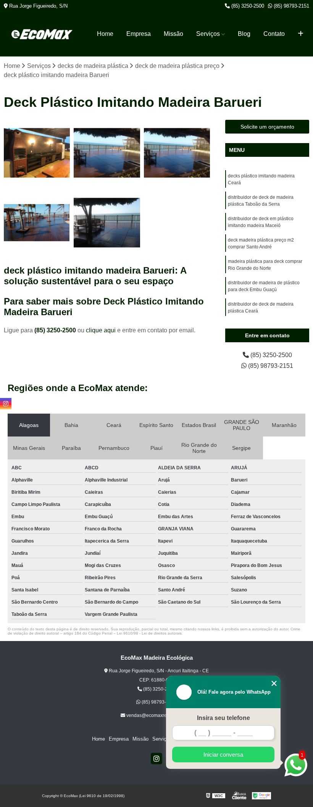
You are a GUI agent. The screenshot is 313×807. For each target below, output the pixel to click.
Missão (173, 34)
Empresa (138, 34)
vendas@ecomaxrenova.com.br (158, 715)
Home (105, 34)
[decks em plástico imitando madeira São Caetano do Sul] (177, 153)
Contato (274, 34)
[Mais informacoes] (300, 34)
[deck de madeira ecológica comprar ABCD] (37, 223)
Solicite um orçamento (267, 127)
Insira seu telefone (223, 718)
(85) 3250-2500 (247, 6)
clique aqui (101, 330)
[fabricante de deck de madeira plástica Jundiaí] (107, 223)
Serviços (208, 34)
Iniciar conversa (223, 754)
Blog (244, 34)
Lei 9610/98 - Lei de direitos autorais (149, 633)
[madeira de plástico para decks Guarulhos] (107, 153)
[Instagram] (156, 758)
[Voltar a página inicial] (42, 34)
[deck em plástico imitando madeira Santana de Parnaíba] (37, 153)
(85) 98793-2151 (290, 6)
